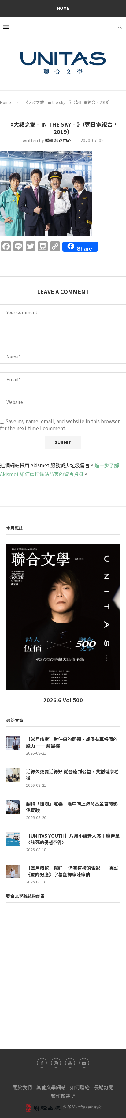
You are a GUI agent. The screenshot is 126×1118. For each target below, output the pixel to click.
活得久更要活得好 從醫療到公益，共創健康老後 (72, 774)
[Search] (120, 27)
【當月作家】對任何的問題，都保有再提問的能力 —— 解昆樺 (72, 742)
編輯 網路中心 (58, 140)
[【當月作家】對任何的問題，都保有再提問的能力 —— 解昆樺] (13, 743)
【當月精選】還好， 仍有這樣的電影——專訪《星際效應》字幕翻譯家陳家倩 (72, 871)
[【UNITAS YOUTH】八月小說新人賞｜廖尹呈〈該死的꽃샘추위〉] (13, 839)
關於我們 (22, 1087)
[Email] (84, 1063)
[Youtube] (70, 1063)
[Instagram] (56, 1063)
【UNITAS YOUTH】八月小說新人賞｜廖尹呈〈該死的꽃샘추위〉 (73, 838)
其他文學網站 (51, 1087)
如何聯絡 (80, 1087)
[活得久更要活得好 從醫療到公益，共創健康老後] (13, 775)
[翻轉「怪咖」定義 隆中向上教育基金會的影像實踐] (13, 807)
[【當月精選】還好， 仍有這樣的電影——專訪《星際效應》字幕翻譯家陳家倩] (13, 871)
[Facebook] (42, 1063)
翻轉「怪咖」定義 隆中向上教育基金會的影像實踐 (72, 806)
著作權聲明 (63, 1096)
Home (63, 8)
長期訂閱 (103, 1087)
